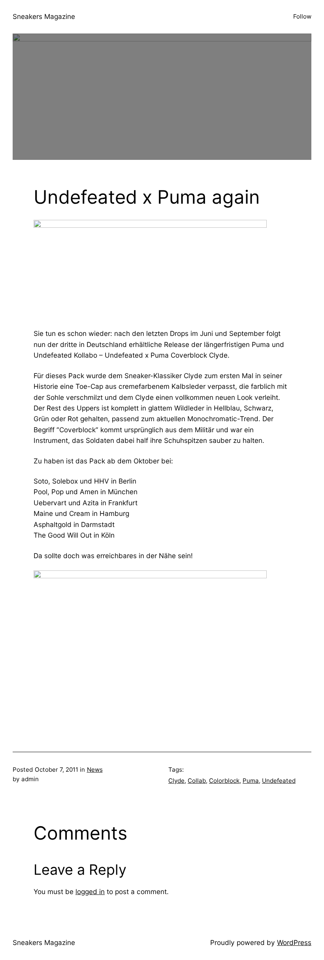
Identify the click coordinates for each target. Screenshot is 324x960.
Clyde (176, 780)
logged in (90, 891)
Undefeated (279, 780)
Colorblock (224, 780)
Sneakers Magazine (44, 16)
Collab (197, 780)
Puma (251, 780)
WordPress (294, 942)
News (95, 769)
